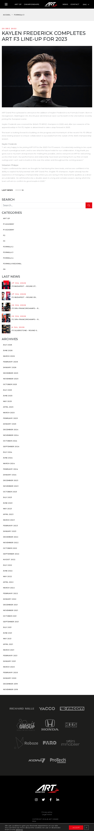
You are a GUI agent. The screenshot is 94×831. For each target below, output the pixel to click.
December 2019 (10, 684)
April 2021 (8, 644)
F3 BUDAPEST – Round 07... (24, 286)
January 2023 (9, 531)
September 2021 (11, 622)
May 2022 (7, 576)
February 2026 (10, 362)
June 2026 (8, 350)
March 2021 (8, 650)
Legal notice (47, 814)
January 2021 (9, 661)
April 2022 (8, 582)
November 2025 (10, 379)
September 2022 (11, 554)
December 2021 (10, 605)
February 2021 (10, 655)
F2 (4, 235)
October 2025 (10, 384)
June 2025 (7, 396)
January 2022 (9, 599)
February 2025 (10, 418)
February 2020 (10, 672)
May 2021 (7, 639)
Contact (74, 4)
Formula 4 (8, 258)
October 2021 (10, 616)
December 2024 (10, 429)
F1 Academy (8, 224)
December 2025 (10, 373)
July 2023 (7, 497)
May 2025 (7, 401)
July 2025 (7, 390)
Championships (31, 4)
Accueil (6, 15)
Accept (76, 827)
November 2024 (10, 435)
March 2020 (9, 667)
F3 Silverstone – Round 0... (25, 330)
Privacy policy (47, 812)
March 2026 (9, 356)
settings (19, 830)
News (65, 4)
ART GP (18, 4)
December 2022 (10, 537)
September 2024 (11, 446)
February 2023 (10, 526)
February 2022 (10, 593)
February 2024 (10, 469)
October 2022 (10, 548)
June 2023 (7, 503)
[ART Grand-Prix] (6, 4)
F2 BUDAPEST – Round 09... (24, 297)
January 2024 (9, 475)
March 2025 (9, 413)
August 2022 (9, 559)
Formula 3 (19, 15)
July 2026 (7, 345)
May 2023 (7, 509)
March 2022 (9, 588)
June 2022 (8, 571)
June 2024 (8, 458)
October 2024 (10, 441)
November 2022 (10, 542)
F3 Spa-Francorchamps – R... (26, 308)
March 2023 (9, 520)
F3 (4, 241)
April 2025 (8, 407)
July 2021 (7, 627)
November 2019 (10, 689)
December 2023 (10, 480)
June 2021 (7, 633)
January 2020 (9, 678)
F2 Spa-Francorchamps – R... (26, 319)
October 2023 (10, 492)
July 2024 (7, 452)
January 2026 (9, 367)
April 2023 (8, 514)
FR (4, 269)
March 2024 (9, 463)
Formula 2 (8, 247)
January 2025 (9, 424)
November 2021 (10, 610)
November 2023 (10, 486)
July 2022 (7, 565)
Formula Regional (12, 264)
